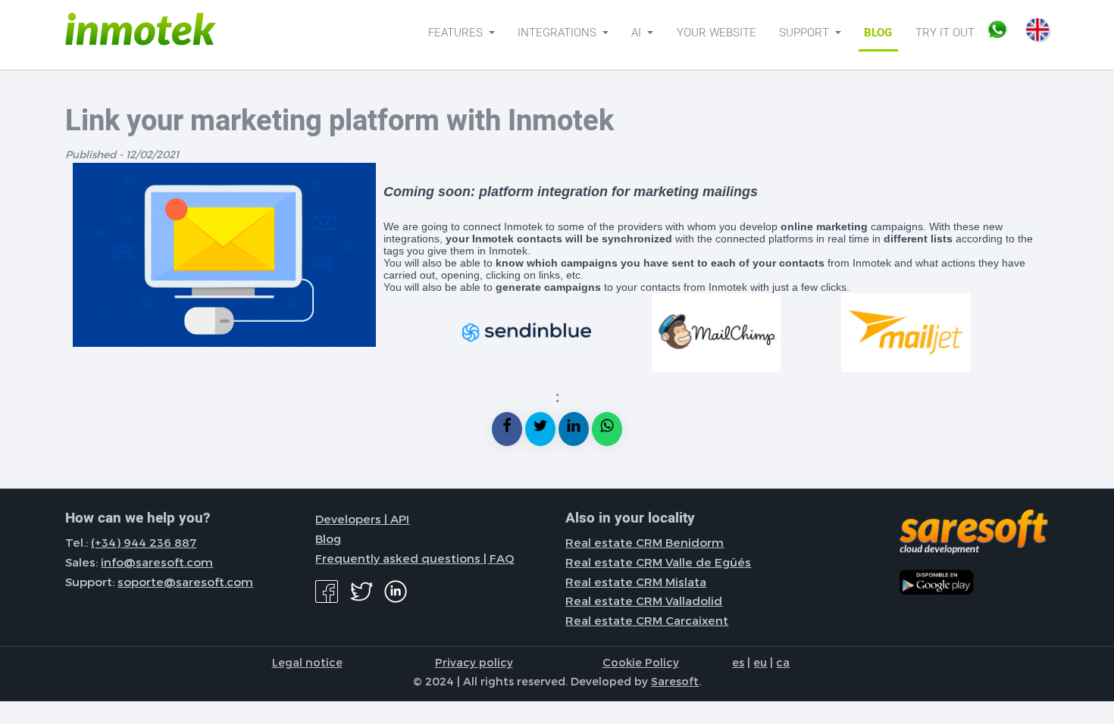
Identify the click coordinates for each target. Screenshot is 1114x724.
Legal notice (307, 662)
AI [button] (637, 32)
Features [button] (457, 32)
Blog (878, 32)
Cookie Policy (640, 662)
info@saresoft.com (157, 562)
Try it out (945, 32)
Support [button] (805, 32)
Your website (716, 32)
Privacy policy (474, 662)
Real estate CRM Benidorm (644, 542)
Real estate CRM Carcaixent (646, 620)
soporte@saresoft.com (185, 581)
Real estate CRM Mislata (635, 581)
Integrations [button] (558, 32)
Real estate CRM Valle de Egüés (658, 562)
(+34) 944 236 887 (143, 542)
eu (760, 662)
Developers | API (362, 519)
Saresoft (675, 681)
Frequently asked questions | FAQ (415, 558)
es (738, 662)
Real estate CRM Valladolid (643, 600)
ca (783, 662)
